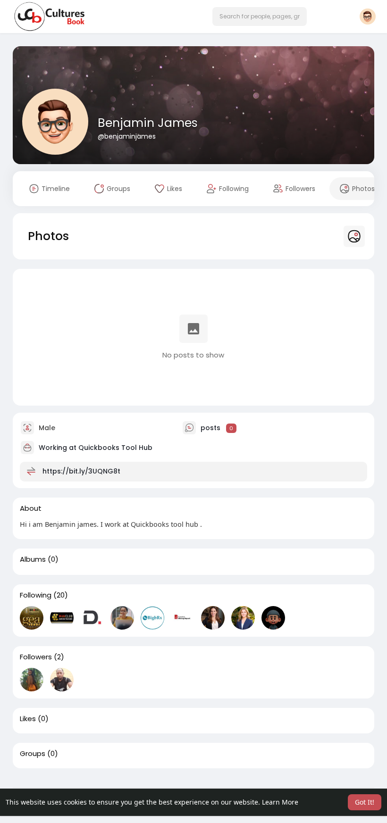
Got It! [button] (364, 802)
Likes (28, 719)
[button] (259, 16)
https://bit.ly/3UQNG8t (81, 471)
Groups (32, 753)
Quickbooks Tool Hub (115, 447)
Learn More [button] (280, 802)
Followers (36, 657)
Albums (33, 559)
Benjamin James (148, 123)
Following (35, 595)
